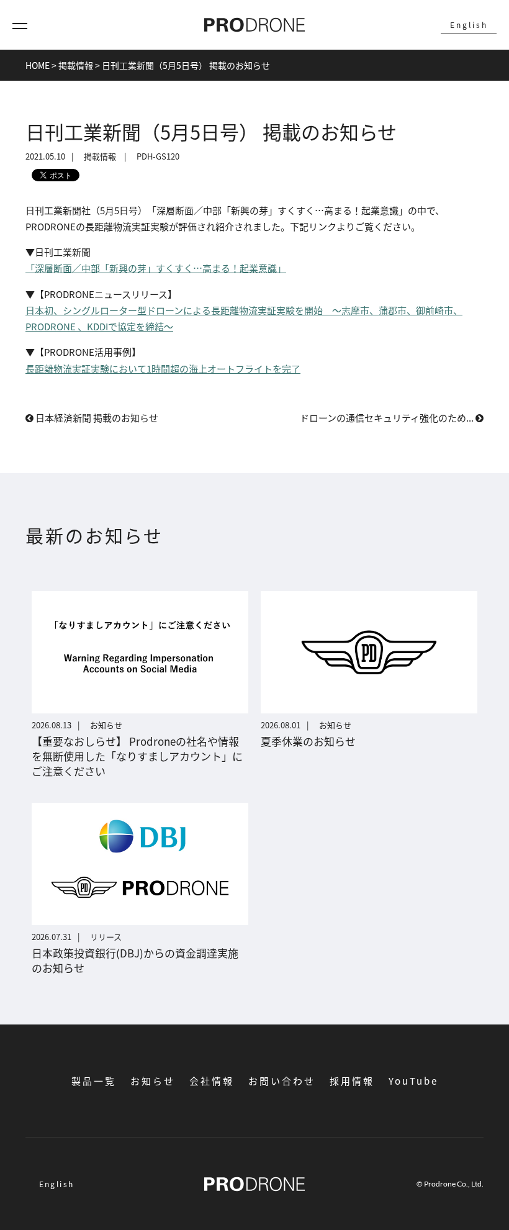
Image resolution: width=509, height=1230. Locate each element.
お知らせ (152, 1080)
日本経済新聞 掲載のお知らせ (96, 417)
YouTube (413, 1080)
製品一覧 (93, 1080)
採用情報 (352, 1080)
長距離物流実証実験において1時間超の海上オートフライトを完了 (162, 368)
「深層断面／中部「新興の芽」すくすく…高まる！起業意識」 (155, 267)
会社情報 (211, 1080)
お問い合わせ (281, 1080)
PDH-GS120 (158, 156)
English (469, 24)
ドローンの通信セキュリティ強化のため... (387, 417)
